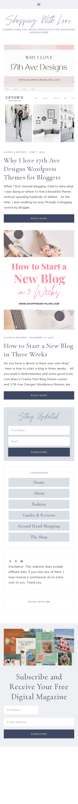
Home (39, 482)
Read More (39, 218)
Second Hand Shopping (39, 526)
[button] (39, 4)
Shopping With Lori (39, 21)
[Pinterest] (16, 561)
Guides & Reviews (15, 152)
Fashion (39, 504)
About (39, 493)
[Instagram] (22, 561)
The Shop (39, 537)
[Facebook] (11, 561)
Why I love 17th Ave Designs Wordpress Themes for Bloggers (32, 168)
